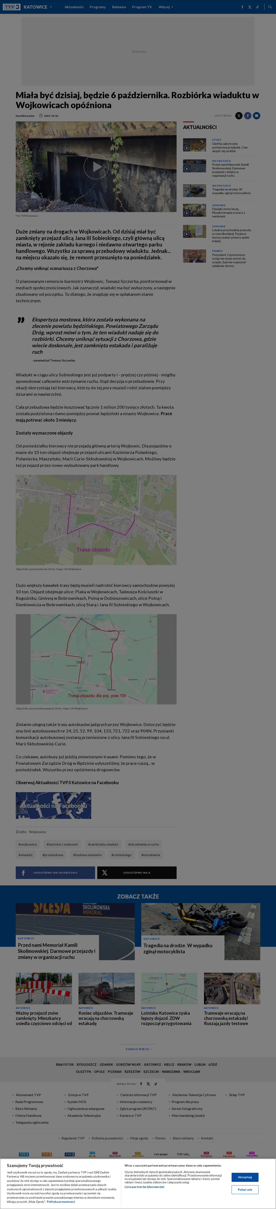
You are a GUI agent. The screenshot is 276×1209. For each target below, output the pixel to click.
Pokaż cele (245, 1189)
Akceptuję (245, 1177)
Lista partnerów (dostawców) (144, 1187)
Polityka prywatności (61, 1201)
